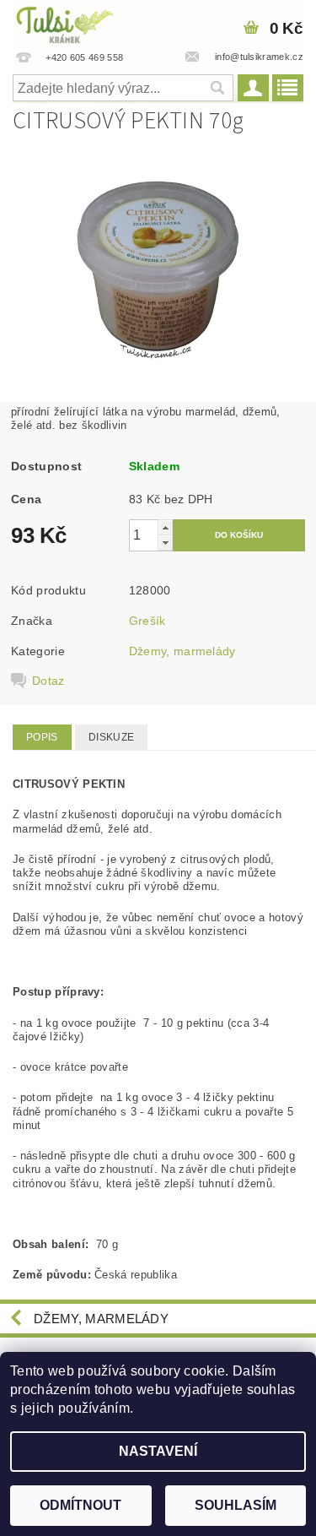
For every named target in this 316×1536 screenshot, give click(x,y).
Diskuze (111, 737)
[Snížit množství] (165, 543)
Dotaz (48, 680)
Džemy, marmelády (182, 651)
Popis (42, 737)
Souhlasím (235, 1505)
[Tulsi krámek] (79, 22)
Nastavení (158, 1451)
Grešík (147, 620)
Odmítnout (80, 1505)
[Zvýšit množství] (165, 527)
